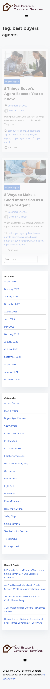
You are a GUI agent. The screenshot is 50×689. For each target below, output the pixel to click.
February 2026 (11, 289)
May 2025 (9, 327)
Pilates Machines (12, 501)
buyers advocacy (20, 134)
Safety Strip (10, 516)
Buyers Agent (12, 81)
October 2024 (11, 349)
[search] (42, 259)
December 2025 (12, 304)
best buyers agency (17, 131)
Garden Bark (10, 471)
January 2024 (11, 372)
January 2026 (11, 296)
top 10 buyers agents (14, 244)
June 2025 (9, 319)
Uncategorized (11, 546)
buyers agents (20, 138)
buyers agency (22, 241)
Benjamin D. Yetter (18, 110)
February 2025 (11, 334)
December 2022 (12, 379)
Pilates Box (9, 493)
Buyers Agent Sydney (15, 418)
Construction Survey (14, 433)
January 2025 (11, 342)
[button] (26, 17)
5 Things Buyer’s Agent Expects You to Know (23, 93)
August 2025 (10, 311)
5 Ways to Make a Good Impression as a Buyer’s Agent (23, 200)
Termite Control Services (16, 531)
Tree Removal (11, 539)
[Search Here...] (20, 259)
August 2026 (10, 281)
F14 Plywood (10, 441)
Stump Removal (12, 524)
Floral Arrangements (14, 456)
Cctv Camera (10, 426)
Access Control (11, 403)
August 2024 (10, 364)
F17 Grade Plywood (13, 448)
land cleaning (10, 478)
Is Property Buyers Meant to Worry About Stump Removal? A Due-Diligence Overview (24, 574)
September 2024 (12, 357)
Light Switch (10, 486)
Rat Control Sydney (13, 509)
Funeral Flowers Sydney (16, 463)
